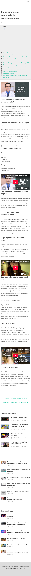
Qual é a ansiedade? (8, 73)
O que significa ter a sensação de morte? (14, 67)
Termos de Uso (9, 568)
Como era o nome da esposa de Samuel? (18, 491)
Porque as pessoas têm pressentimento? (14, 65)
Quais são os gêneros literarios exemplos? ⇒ (15, 402)
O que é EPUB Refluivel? (19, 417)
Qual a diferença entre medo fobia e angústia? (16, 63)
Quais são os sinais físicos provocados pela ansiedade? (15, 59)
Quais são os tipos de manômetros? (17, 544)
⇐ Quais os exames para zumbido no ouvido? (15, 398)
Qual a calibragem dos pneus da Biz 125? (18, 477)
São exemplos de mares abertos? (16, 538)
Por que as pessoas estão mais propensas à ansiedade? (15, 76)
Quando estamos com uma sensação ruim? (15, 57)
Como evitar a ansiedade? (10, 71)
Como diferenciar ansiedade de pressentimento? (12, 53)
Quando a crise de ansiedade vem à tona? (14, 69)
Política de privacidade (19, 568)
